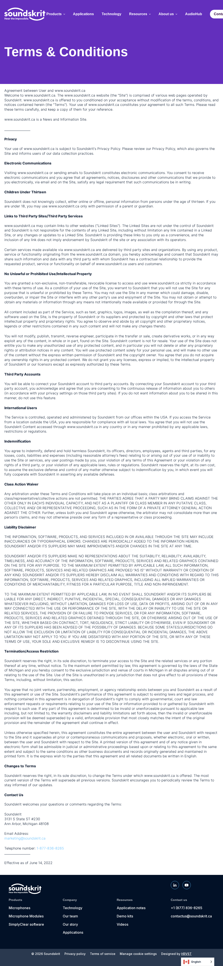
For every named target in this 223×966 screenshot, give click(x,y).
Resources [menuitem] (138, 14)
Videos (122, 924)
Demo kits (125, 916)
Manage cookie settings (138, 953)
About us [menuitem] (166, 14)
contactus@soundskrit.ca (191, 916)
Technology (72, 908)
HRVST (186, 954)
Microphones (19, 908)
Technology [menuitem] (111, 14)
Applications (73, 932)
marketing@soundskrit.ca (25, 838)
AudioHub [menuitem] (193, 14)
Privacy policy (75, 953)
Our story (70, 924)
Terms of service (102, 953)
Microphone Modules (26, 916)
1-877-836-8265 (50, 848)
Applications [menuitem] (83, 14)
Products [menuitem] (54, 14)
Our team (70, 916)
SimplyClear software (26, 924)
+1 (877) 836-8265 (186, 908)
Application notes (131, 908)
